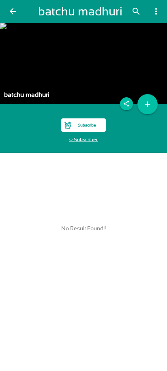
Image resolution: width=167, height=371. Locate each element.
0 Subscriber (83, 139)
